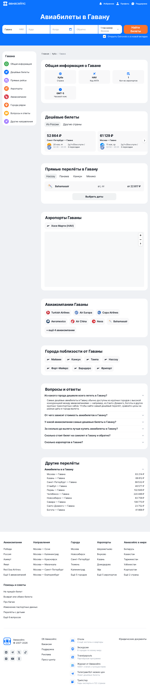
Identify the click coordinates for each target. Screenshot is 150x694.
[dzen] (6, 659)
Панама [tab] (64, 176)
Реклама (46, 654)
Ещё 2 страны (131, 574)
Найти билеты (136, 29)
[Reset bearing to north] (140, 244)
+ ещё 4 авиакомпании (60, 330)
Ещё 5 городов (79, 574)
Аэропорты (104, 542)
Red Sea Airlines (12, 569)
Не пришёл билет (13, 591)
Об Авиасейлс (49, 639)
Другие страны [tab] (72, 124)
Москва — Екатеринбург (46, 574)
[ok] (19, 659)
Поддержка (48, 649)
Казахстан (129, 554)
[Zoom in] (140, 235)
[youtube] (12, 659)
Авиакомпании (13, 542)
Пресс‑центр (48, 659)
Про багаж (9, 601)
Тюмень (75, 564)
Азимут (7, 559)
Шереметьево (104, 549)
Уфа (99, 569)
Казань (100, 559)
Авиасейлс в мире (135, 542)
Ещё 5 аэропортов (107, 574)
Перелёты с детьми (14, 612)
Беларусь (129, 549)
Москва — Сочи (41, 549)
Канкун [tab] (77, 176)
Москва (75, 549)
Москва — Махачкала (44, 564)
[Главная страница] (14, 3)
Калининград (78, 569)
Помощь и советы (15, 584)
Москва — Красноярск (45, 559)
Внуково (101, 554)
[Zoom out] (140, 239)
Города (75, 542)
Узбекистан (130, 564)
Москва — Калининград (46, 554)
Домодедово (104, 564)
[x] (19, 652)
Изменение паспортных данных (21, 607)
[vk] (6, 652)
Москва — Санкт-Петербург (48, 569)
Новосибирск (78, 554)
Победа (8, 549)
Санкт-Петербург (80, 559)
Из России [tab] (52, 124)
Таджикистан (131, 559)
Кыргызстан (130, 569)
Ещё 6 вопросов (12, 617)
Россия (7, 554)
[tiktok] (25, 652)
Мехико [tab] (91, 176)
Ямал (6, 564)
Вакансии (47, 644)
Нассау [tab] (50, 176)
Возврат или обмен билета (18, 596)
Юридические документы (132, 639)
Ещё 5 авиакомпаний (15, 574)
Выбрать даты (94, 196)
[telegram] (12, 652)
